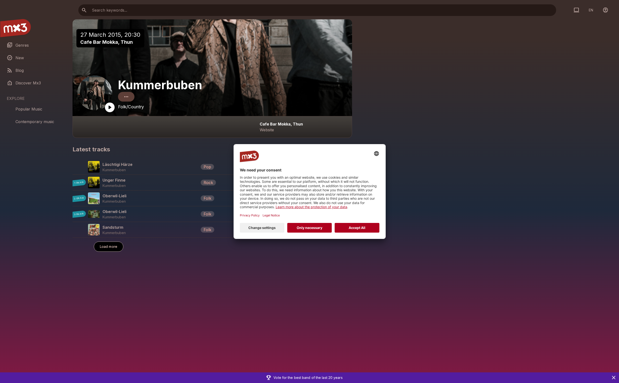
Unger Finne (114, 180)
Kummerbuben (160, 85)
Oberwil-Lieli (114, 195)
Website (267, 129)
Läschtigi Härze (118, 164)
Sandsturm (113, 227)
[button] (212, 167)
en (591, 10)
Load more (108, 246)
